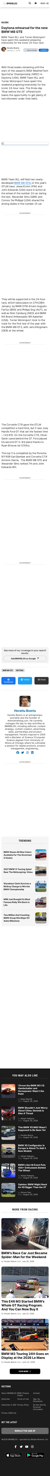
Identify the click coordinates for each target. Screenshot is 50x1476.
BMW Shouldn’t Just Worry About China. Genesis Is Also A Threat (33, 1110)
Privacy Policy (23, 1405)
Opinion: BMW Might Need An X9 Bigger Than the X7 (32, 1186)
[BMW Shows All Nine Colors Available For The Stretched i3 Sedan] (40, 850)
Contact (36, 1393)
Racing (4, 22)
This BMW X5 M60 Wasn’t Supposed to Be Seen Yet (32, 1128)
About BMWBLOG (9, 1393)
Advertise (5, 1399)
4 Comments (44, 50)
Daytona (19, 670)
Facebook (8, 682)
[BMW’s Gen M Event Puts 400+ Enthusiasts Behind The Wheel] (8, 1164)
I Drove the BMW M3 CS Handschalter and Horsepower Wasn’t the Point (31, 1089)
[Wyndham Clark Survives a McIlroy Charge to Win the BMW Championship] (40, 882)
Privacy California (8, 1413)
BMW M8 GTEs (22, 182)
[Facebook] (17, 752)
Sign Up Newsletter (38, 1400)
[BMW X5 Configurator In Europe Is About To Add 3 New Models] (8, 1145)
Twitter (26, 679)
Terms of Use (23, 1399)
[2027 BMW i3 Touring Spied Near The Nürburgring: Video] (40, 866)
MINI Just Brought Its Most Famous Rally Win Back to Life (17, 902)
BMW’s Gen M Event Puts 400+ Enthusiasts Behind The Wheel (32, 1167)
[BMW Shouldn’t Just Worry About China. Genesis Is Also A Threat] (8, 1107)
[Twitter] (22, 752)
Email (42, 679)
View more (24, 1371)
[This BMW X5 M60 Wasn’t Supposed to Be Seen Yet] (8, 1127)
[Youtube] (28, 1447)
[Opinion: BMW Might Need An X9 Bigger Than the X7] (8, 1184)
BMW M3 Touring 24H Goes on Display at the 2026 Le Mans (25, 1356)
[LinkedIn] (32, 752)
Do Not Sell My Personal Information (39, 1407)
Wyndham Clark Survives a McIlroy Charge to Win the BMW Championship (17, 886)
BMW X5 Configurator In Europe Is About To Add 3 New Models (32, 1148)
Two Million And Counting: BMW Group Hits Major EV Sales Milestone (17, 918)
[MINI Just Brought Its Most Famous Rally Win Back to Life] (40, 898)
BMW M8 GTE (8, 670)
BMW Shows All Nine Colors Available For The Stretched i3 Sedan (18, 855)
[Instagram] (27, 752)
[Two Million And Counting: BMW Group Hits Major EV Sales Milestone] (40, 913)
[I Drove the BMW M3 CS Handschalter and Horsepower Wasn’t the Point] (8, 1085)
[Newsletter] (35, 3)
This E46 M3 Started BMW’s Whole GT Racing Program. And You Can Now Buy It (22, 1305)
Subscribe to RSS (8, 1405)
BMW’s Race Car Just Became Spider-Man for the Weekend (24, 1255)
